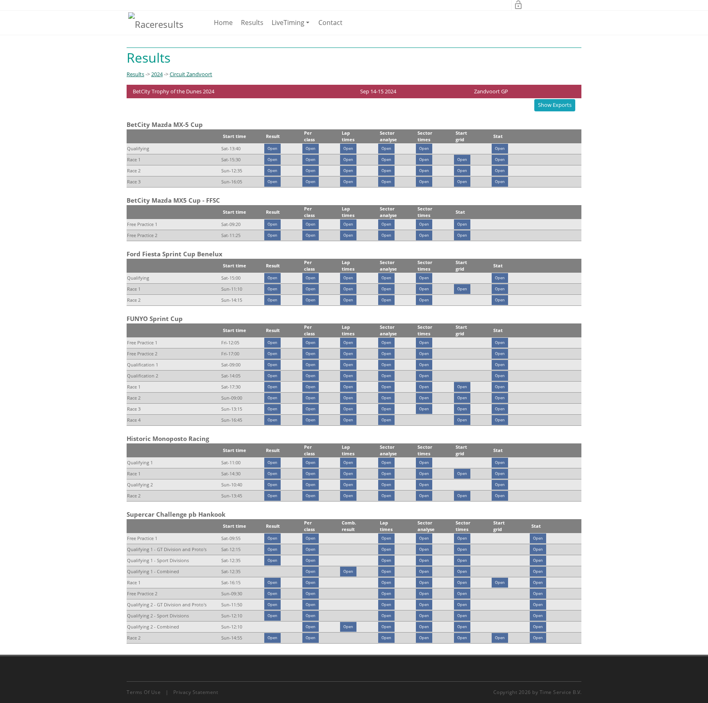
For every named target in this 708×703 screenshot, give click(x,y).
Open (272, 148)
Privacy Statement (195, 692)
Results (252, 22)
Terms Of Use (144, 692)
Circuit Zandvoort (191, 74)
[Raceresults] (155, 23)
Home (223, 22)
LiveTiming (292, 26)
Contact (330, 22)
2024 (157, 74)
